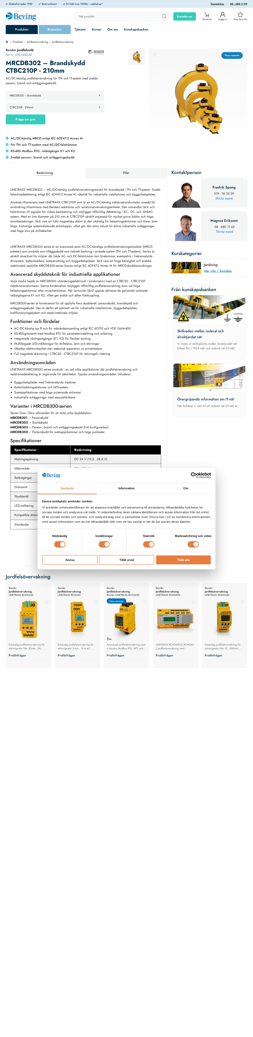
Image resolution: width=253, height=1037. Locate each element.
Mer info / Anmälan (218, 271)
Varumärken (217, 4)
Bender (11, 50)
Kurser (96, 29)
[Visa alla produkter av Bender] (96, 52)
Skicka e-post (224, 198)
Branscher (55, 29)
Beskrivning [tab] (45, 172)
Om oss (112, 29)
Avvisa (69, 560)
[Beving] (21, 17)
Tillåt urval (126, 560)
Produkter (22, 29)
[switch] (104, 544)
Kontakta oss (184, 16)
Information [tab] (126, 488)
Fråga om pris (25, 119)
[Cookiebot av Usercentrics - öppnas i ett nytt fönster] (194, 475)
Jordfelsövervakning (37, 42)
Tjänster (80, 29)
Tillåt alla (183, 560)
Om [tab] (185, 488)
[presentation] (136, 57)
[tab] (136, 57)
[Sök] (164, 16)
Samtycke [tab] (67, 488)
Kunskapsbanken (136, 29)
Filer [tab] (126, 172)
